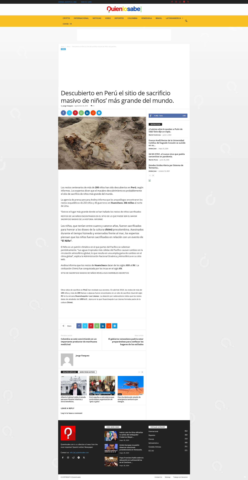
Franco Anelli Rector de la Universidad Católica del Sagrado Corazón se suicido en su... (167, 143)
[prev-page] (139, 372)
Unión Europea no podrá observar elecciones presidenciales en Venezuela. (130, 447)
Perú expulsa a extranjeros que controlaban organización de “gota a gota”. (101, 399)
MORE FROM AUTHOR (87, 372)
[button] (186, 21)
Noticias (97, 18)
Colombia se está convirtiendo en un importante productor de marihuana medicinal (79, 342)
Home (62, 46)
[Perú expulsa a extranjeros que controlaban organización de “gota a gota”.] (102, 385)
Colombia (132, 18)
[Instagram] (176, 2)
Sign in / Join (86, 2)
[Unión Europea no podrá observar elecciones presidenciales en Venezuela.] (111, 449)
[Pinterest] (75, 112)
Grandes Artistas (155, 447)
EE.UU (151, 451)
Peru (68, 46)
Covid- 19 (67, 24)
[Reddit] (180, 2)
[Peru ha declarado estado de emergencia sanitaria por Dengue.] (131, 385)
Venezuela (146, 18)
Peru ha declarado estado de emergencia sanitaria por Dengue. (129, 399)
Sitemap (167, 477)
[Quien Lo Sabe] (124, 9)
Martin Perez (153, 160)
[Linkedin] (87, 112)
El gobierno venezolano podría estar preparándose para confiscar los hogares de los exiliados (125, 342)
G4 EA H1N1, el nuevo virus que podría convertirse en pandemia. (167, 155)
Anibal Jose (153, 148)
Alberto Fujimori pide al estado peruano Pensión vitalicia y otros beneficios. (73, 399)
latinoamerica (173, 18)
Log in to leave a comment (71, 413)
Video (108, 18)
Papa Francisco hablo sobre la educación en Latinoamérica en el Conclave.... (131, 460)
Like (184, 116)
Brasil (159, 18)
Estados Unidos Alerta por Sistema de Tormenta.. (166, 166)
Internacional (81, 18)
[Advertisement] (124, 35)
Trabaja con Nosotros (180, 477)
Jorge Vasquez (68, 106)
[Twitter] (188, 2)
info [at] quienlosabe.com (79, 453)
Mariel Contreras (155, 135)
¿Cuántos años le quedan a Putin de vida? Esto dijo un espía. (166, 130)
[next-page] (142, 372)
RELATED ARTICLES (69, 372)
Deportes (119, 18)
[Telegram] (184, 2)
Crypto (66, 18)
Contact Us (158, 477)
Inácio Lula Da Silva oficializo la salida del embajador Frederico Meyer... (131, 434)
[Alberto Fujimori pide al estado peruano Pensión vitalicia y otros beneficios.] (74, 385)
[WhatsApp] (81, 112)
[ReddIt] (93, 112)
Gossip (151, 439)
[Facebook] (172, 2)
